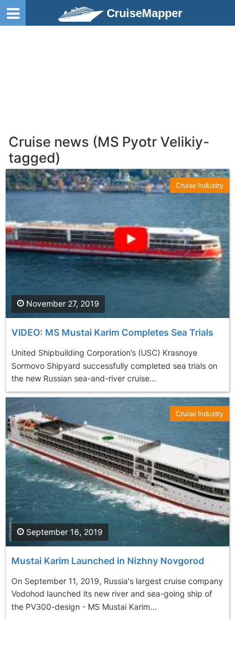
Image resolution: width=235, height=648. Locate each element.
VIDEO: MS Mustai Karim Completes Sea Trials (112, 332)
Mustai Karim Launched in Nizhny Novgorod (107, 560)
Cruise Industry (200, 185)
